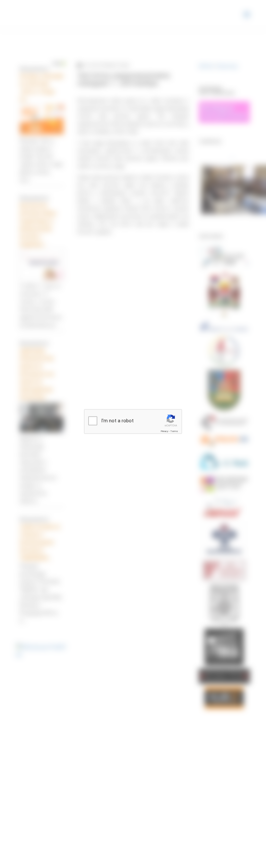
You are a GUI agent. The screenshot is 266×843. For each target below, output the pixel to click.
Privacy (164, 431)
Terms (174, 431)
